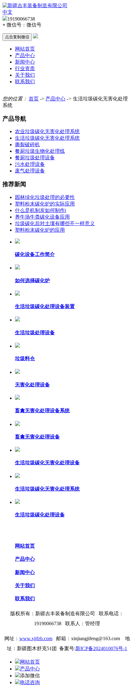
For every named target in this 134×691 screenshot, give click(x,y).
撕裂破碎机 (27, 144)
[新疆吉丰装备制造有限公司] (34, 5)
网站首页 (25, 48)
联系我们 (25, 81)
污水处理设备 (30, 164)
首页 (34, 98)
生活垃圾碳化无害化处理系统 (47, 138)
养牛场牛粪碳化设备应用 (42, 217)
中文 (7, 12)
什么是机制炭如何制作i (40, 210)
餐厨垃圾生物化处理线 (40, 151)
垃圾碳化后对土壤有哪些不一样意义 (55, 223)
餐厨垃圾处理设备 (35, 157)
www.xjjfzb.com (35, 638)
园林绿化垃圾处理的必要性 (45, 197)
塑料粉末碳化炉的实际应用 (45, 203)
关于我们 (25, 75)
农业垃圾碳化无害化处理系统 (47, 131)
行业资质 (25, 68)
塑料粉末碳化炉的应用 (40, 230)
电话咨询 (30, 682)
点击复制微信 (17, 37)
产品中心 (25, 55)
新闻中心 (25, 62)
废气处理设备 (30, 170)
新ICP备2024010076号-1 (101, 648)
